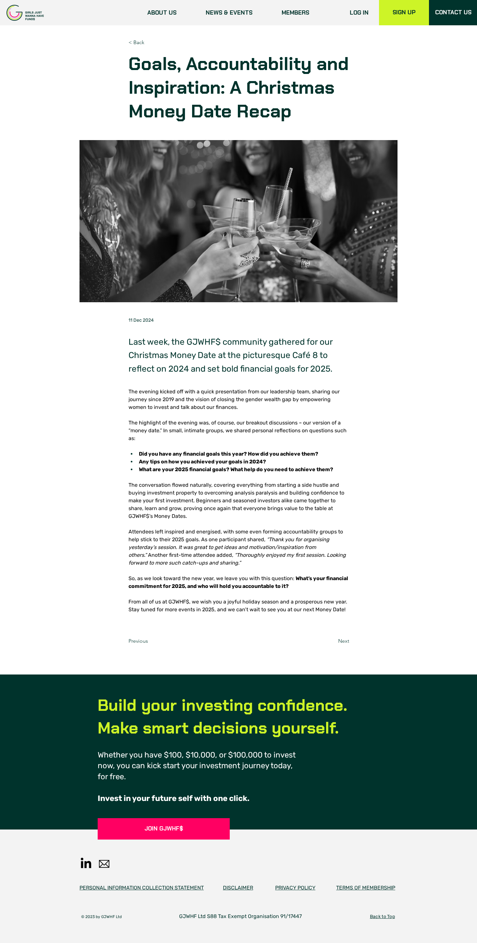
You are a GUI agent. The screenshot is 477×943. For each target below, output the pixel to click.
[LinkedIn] (86, 863)
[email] (104, 863)
